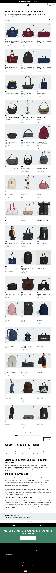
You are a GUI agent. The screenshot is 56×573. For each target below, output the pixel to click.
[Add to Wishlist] (17, 25)
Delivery (38, 550)
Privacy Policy (23, 562)
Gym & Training (31, 448)
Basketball (31, 454)
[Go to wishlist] (6, 5)
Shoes (22, 448)
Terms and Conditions (41, 562)
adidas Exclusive (8, 554)
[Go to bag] (53, 5)
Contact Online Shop (25, 547)
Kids (38, 448)
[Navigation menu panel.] (2, 5)
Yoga (30, 451)
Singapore (30, 570)
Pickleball (47, 451)
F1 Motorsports (48, 448)
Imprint (6, 565)
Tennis (22, 451)
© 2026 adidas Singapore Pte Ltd (27, 565)
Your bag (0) (40, 525)
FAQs (37, 547)
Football (7, 451)
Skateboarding (40, 451)
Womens (39, 454)
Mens (14, 448)
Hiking (14, 451)
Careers (22, 550)
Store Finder (8, 547)
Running (15, 454)
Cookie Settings (8, 562)
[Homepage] (28, 6)
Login (14, 525)
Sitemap (7, 550)
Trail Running (23, 454)
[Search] (50, 5)
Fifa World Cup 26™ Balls (47, 454)
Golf (6, 454)
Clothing (7, 448)
